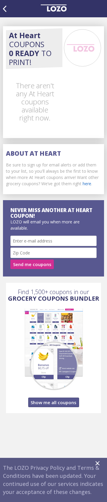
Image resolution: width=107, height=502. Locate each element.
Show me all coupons (53, 402)
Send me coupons (32, 264)
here (87, 183)
